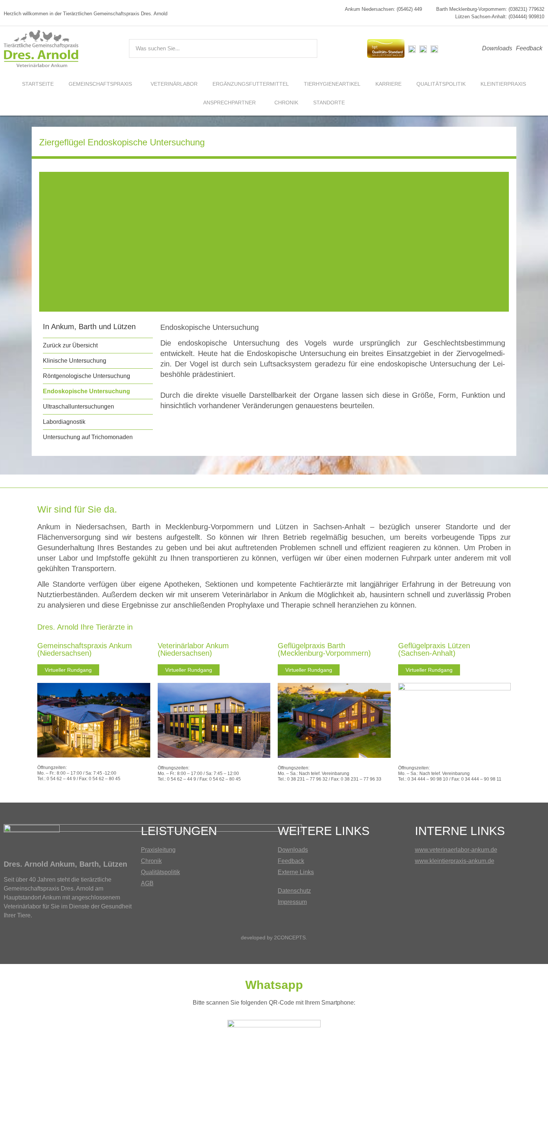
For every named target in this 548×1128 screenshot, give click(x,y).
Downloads (497, 48)
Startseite (38, 84)
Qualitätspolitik (441, 84)
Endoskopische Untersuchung (86, 391)
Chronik (286, 102)
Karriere (388, 84)
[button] (50, 241)
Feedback (529, 48)
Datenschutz (294, 891)
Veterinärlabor (174, 84)
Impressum (292, 902)
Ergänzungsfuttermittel (250, 84)
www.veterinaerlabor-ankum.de (456, 850)
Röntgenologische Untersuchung (86, 376)
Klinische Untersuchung (74, 360)
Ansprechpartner (229, 102)
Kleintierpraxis (503, 84)
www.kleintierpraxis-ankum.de (454, 861)
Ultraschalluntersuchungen (78, 406)
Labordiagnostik (64, 422)
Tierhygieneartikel (332, 84)
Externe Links (296, 872)
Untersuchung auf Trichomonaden (88, 437)
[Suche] (307, 48)
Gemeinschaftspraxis (100, 84)
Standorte (329, 102)
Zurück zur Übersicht (70, 345)
